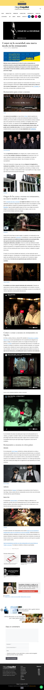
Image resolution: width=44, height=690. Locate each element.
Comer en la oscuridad (15, 596)
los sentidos (36, 86)
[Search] (40, 9)
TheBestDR (23, 673)
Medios (22, 676)
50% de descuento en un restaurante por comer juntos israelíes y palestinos (14, 618)
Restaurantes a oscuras (25, 596)
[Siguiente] (42, 618)
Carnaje (5, 527)
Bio (21, 678)
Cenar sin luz (7, 596)
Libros (22, 675)
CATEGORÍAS (4, 16)
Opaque (14, 490)
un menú (9, 343)
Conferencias (24, 672)
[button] (41, 687)
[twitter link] (39, 671)
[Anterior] (1, 610)
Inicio (22, 666)
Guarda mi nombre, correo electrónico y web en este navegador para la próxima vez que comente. (22, 654)
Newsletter (23, 667)
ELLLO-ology (6, 483)
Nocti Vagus (14, 451)
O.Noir (25, 116)
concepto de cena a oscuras (12, 201)
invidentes (33, 129)
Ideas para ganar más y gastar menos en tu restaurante (29, 610)
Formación (23, 669)
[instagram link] (39, 673)
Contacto (23, 679)
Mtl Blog (5, 192)
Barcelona (30, 338)
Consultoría (23, 670)
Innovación (7, 595)
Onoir (5, 112)
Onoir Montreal (7, 150)
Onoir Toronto (6, 282)
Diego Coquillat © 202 (21, 684)
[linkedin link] (39, 669)
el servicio (18, 237)
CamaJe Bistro (13, 500)
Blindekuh (6, 207)
